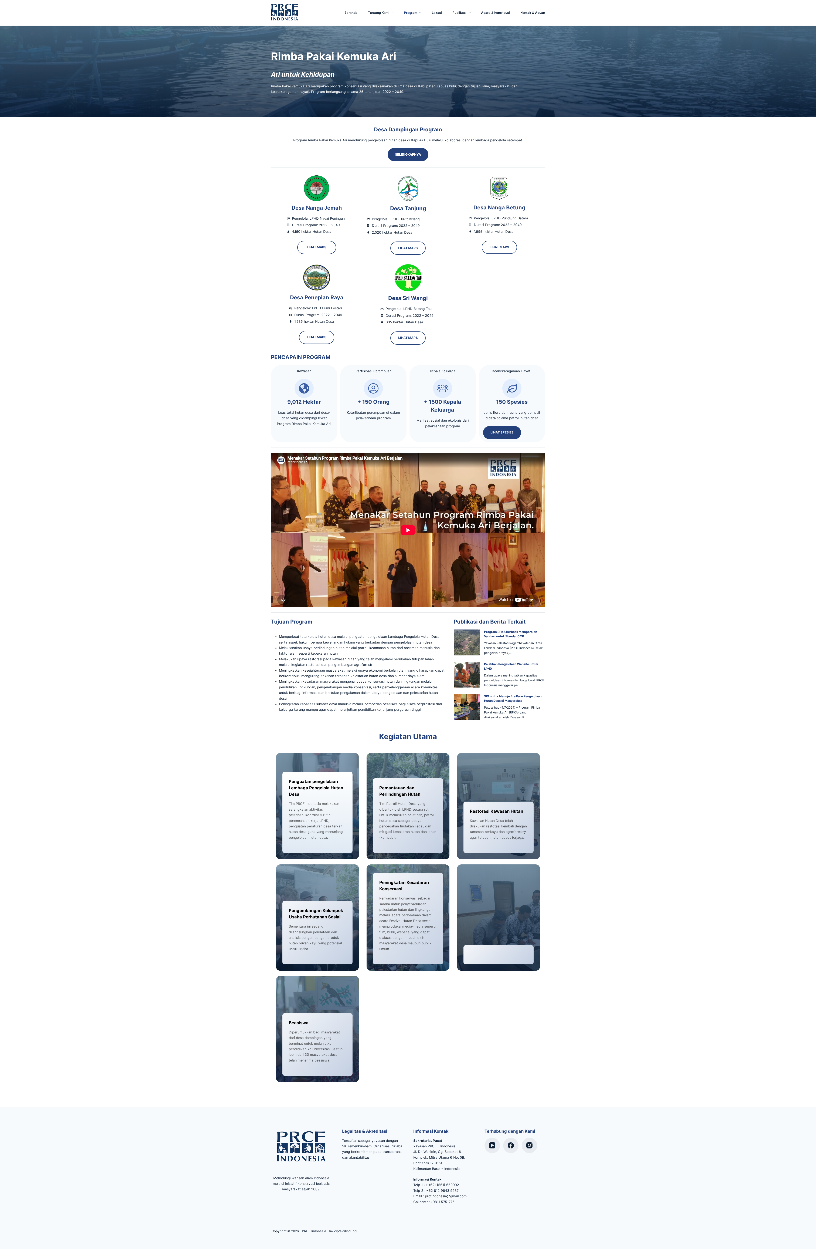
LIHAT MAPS (316, 247)
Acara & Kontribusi (495, 13)
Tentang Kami (378, 13)
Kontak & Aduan (532, 13)
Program (410, 13)
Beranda (350, 13)
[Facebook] (511, 1145)
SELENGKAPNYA (408, 154)
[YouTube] (492, 1145)
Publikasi (459, 13)
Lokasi (437, 13)
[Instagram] (529, 1145)
